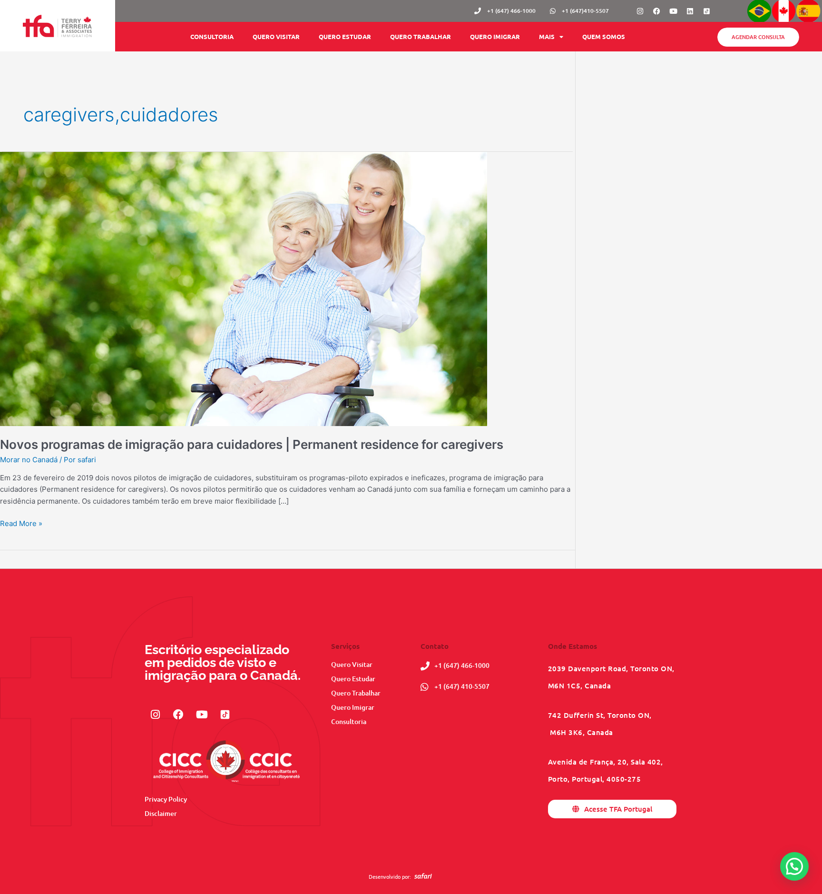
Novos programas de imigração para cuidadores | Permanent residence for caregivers (251, 444)
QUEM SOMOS (603, 36)
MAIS (547, 36)
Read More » (21, 523)
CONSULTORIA (212, 36)
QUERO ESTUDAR (345, 36)
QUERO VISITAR (276, 36)
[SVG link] (423, 876)
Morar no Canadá (29, 459)
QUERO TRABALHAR (420, 36)
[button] (794, 866)
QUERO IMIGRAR (495, 36)
